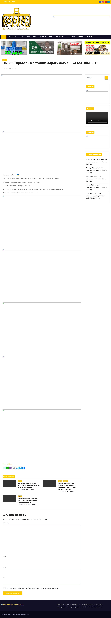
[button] (109, 37)
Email (5, 567)
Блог (34, 36)
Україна (65, 481)
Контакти (90, 36)
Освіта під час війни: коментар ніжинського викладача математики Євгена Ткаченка (67, 486)
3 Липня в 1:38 (63, 491)
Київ (28, 36)
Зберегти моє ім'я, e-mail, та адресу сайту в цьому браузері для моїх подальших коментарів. (32, 588)
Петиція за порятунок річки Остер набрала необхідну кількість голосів (28, 500)
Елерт (32, 489)
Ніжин (22, 36)
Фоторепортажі (60, 36)
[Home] (3, 37)
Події (50, 36)
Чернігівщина (12, 36)
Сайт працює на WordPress (8, 614)
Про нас (81, 36)
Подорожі (72, 36)
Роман (88, 168)
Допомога (43, 36)
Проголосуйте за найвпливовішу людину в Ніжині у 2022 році (96, 162)
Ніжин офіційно (7, 464)
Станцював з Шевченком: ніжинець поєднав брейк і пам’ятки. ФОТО (95, 196)
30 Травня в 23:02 (24, 504)
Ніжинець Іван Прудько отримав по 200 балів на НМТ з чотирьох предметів (29, 485)
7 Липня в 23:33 (24, 489)
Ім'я (4, 557)
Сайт (4, 578)
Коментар (6, 523)
